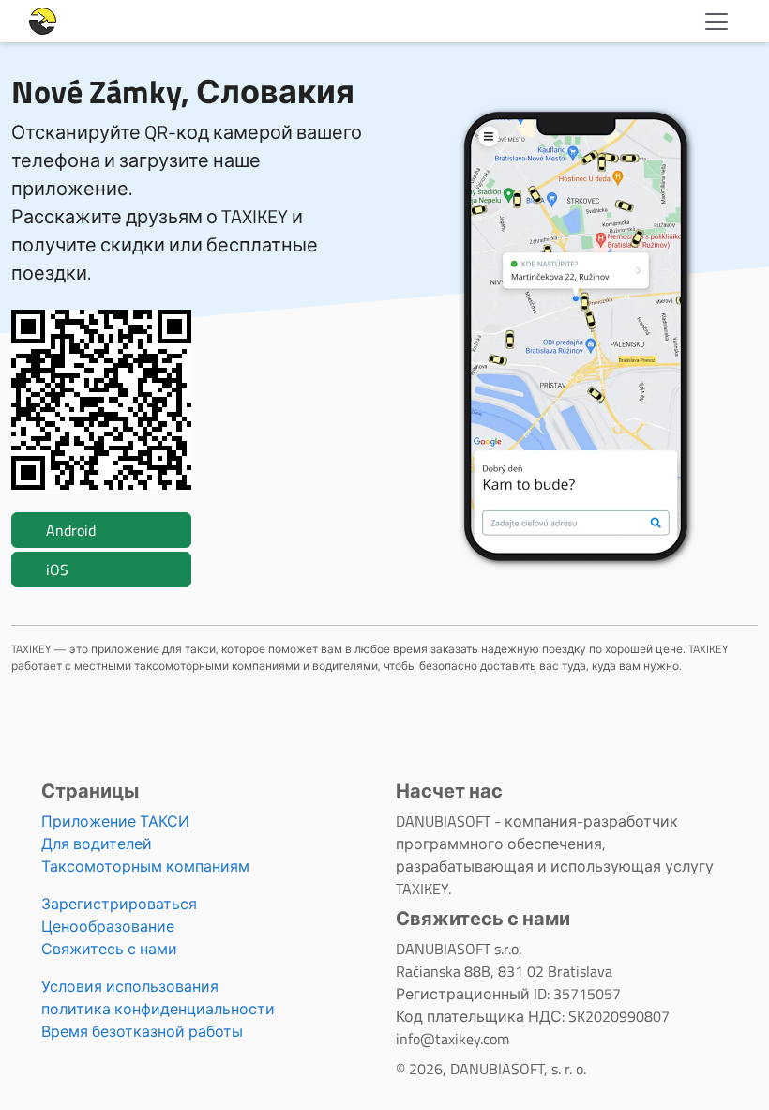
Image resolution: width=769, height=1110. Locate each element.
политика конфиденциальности (158, 1008)
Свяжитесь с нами (109, 948)
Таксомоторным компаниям (145, 866)
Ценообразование (107, 926)
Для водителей (96, 843)
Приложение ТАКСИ (115, 821)
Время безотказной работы (142, 1031)
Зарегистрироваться (119, 903)
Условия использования (130, 986)
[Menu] (716, 21)
